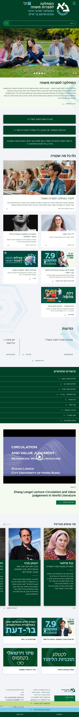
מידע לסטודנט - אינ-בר (68, 394)
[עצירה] (76, 73)
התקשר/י (59, 714)
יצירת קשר (34, 699)
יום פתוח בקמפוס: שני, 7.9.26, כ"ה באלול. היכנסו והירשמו (41, 130)
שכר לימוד (72, 405)
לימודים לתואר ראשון (69, 379)
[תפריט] (74, 4)
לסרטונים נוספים (68, 502)
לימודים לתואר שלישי (69, 389)
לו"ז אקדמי (72, 400)
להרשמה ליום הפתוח (42, 703)
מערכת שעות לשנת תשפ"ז (41, 119)
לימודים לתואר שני (70, 384)
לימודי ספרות (20, 690)
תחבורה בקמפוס (70, 410)
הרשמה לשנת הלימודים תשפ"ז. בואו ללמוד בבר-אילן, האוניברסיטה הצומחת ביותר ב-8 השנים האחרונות (39, 142)
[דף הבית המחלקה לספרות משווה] (36, 11)
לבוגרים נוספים (12, 608)
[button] (44, 73)
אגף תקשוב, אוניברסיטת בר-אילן (14, 697)
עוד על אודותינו (71, 104)
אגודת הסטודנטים (70, 421)
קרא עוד (28, 354)
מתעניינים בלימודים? (42, 710)
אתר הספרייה (71, 415)
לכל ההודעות (39, 361)
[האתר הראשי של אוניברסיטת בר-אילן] (68, 693)
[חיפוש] (6, 23)
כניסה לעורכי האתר (69, 699)
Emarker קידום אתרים (13, 699)
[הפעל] (74, 73)
